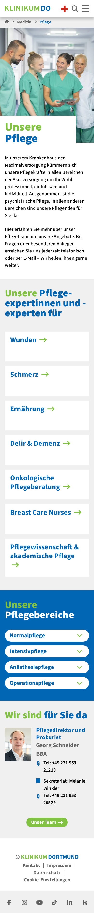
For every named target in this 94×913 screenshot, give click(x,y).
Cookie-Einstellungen (47, 880)
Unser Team (43, 822)
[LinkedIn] (69, 902)
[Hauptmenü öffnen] (85, 8)
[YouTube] (39, 902)
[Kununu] (84, 902)
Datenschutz (47, 872)
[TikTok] (54, 902)
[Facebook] (9, 902)
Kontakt (31, 865)
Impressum (59, 865)
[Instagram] (24, 902)
